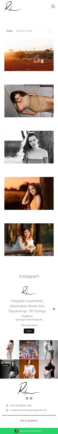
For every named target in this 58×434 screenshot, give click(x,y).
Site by (24, 420)
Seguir (29, 331)
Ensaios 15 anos (24, 30)
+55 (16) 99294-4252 (21, 405)
